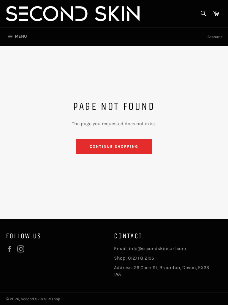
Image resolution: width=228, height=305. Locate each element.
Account (215, 36)
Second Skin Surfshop (40, 299)
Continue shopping (114, 146)
